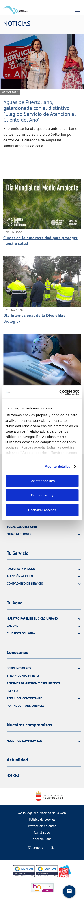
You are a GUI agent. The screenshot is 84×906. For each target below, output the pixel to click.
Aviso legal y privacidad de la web (42, 813)
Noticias (13, 775)
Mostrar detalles (57, 466)
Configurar (39, 495)
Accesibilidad (42, 839)
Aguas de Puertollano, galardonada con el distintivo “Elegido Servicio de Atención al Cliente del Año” (39, 111)
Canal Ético (42, 832)
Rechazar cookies (42, 510)
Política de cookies (42, 819)
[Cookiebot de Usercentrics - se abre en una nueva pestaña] (60, 392)
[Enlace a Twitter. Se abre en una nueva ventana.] (52, 847)
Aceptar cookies (42, 480)
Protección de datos (42, 826)
